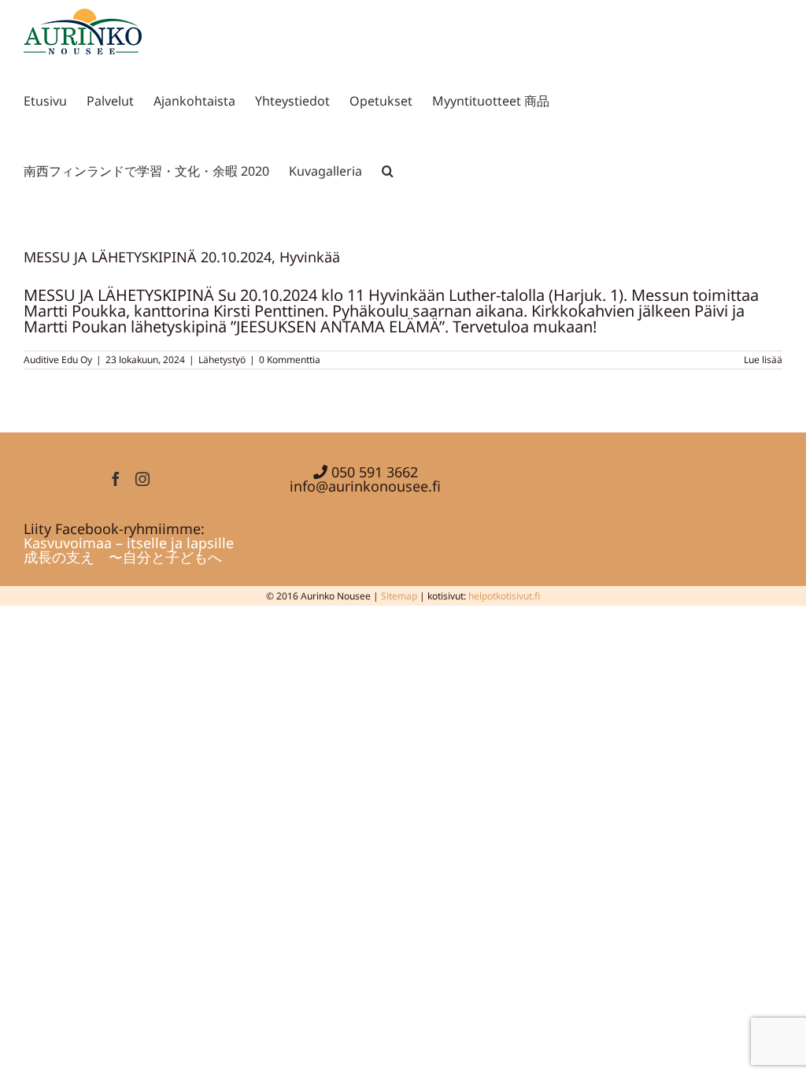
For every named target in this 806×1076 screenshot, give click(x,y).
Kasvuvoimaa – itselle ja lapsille (129, 542)
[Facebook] (116, 479)
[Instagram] (142, 479)
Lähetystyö (222, 359)
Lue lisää (763, 359)
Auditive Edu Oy (58, 359)
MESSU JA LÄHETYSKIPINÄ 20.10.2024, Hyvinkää (182, 256)
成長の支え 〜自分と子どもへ (123, 556)
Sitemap (399, 596)
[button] (388, 168)
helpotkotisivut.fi (504, 596)
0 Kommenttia (289, 359)
